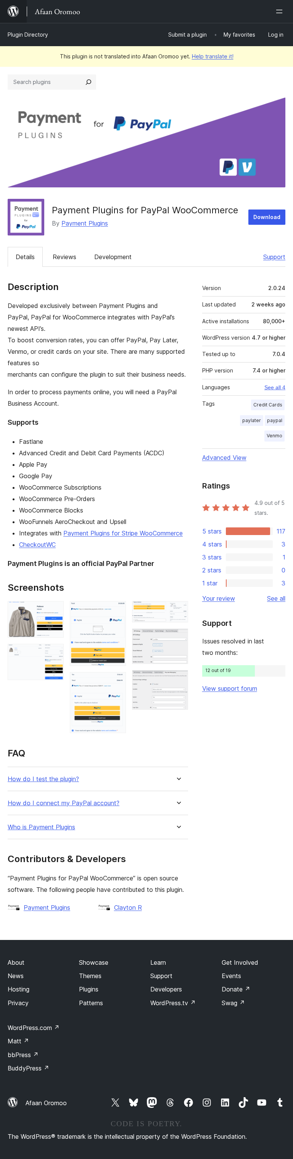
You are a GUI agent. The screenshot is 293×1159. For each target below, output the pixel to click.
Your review (218, 598)
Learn (158, 962)
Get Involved (240, 962)
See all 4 (274, 387)
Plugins (88, 989)
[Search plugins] (88, 82)
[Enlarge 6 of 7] (178, 639)
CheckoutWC (37, 544)
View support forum (229, 688)
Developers (166, 989)
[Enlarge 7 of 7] (178, 680)
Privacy (18, 1003)
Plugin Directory (28, 34)
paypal (274, 420)
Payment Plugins (84, 223)
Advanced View (224, 457)
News (16, 976)
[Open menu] (281, 11)
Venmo (274, 435)
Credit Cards (267, 405)
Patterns (91, 1003)
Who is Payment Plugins (41, 827)
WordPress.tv (173, 1003)
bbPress (23, 1055)
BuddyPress (28, 1068)
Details (25, 257)
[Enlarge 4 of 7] (115, 682)
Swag (233, 1003)
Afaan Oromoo (46, 1103)
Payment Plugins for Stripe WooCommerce (123, 533)
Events (231, 976)
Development (113, 257)
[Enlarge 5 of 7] (178, 611)
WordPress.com (34, 1028)
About (16, 962)
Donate (236, 989)
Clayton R (128, 907)
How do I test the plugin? (43, 779)
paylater (251, 420)
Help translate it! (212, 56)
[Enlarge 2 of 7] (53, 654)
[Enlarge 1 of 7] (53, 611)
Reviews (64, 257)
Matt (18, 1041)
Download (266, 217)
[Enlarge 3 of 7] (115, 611)
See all (276, 598)
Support (274, 257)
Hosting (18, 989)
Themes (90, 976)
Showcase (93, 962)
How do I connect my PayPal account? (63, 803)
